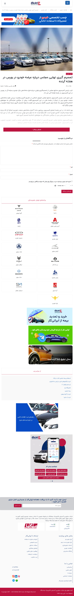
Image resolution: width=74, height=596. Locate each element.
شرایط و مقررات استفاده (30, 539)
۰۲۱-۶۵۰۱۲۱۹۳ (15, 570)
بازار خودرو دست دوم (66, 542)
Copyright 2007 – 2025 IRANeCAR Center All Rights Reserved (18, 592)
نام (71, 167)
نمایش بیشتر (37, 130)
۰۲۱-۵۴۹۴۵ (15, 567)
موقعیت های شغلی (32, 551)
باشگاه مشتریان (67, 551)
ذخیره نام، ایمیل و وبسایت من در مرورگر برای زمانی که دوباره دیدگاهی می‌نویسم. (50, 181)
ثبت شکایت (34, 557)
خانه (71, 10)
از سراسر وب (37, 371)
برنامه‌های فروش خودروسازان (37, 200)
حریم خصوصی (33, 542)
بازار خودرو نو (68, 539)
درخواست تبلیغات (32, 554)
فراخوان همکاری (33, 548)
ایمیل (71, 174)
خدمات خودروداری (67, 545)
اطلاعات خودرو (63, 10)
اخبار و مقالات (53, 10)
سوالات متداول (33, 545)
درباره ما (70, 573)
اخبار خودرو (44, 10)
